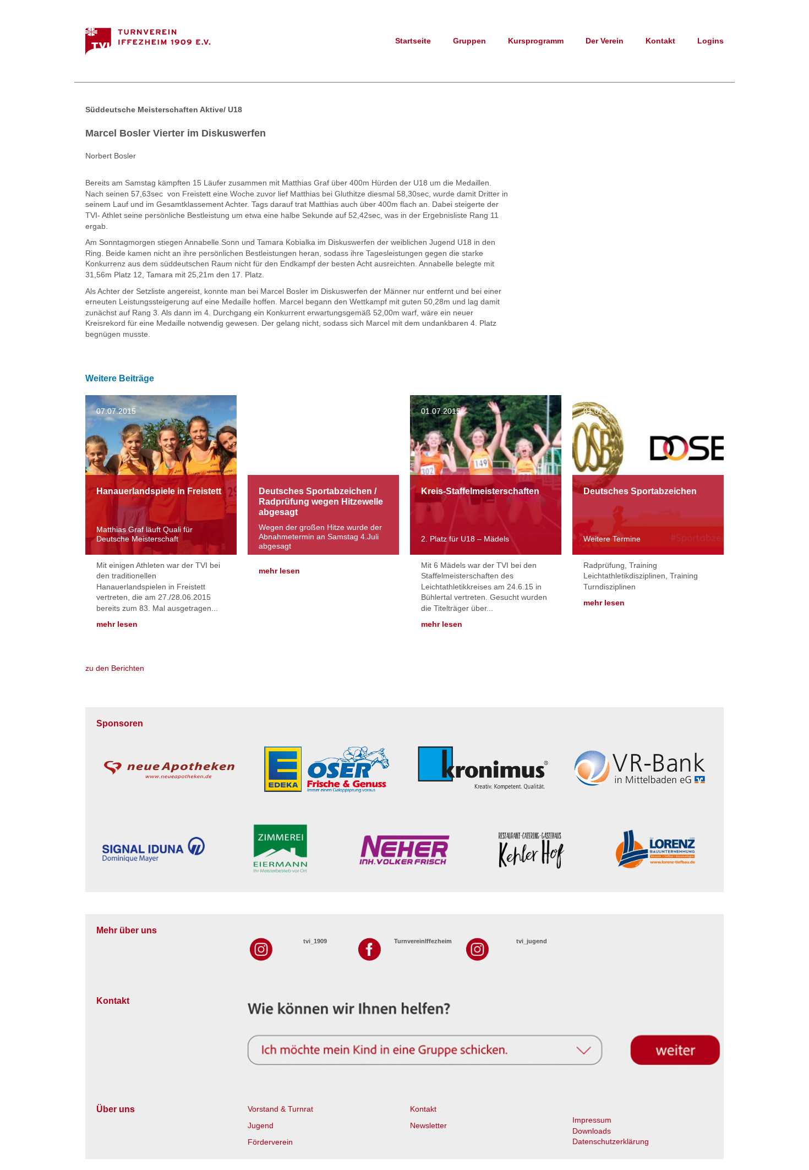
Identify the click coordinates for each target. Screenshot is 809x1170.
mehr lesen (117, 624)
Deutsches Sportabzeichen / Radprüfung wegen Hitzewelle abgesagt (321, 501)
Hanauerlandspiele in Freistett (158, 491)
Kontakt (660, 40)
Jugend (261, 1125)
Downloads (591, 1131)
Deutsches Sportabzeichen (640, 491)
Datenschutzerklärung (610, 1141)
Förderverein (270, 1142)
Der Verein (605, 40)
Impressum (591, 1120)
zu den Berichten (114, 668)
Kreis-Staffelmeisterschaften (480, 491)
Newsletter (428, 1125)
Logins (710, 40)
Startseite (413, 40)
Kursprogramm (536, 40)
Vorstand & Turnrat (280, 1109)
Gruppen (469, 40)
